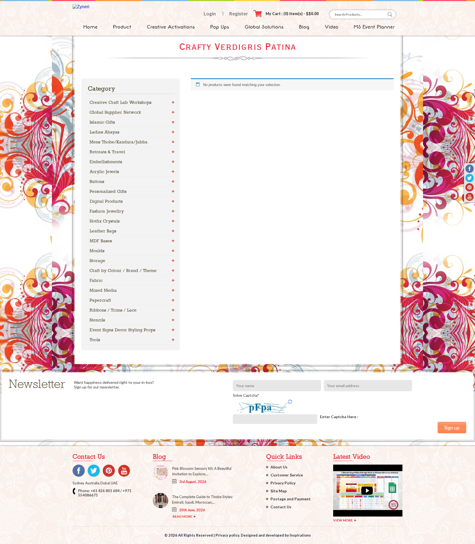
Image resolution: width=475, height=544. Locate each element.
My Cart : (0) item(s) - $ (292, 13)
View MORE (343, 520)
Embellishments (106, 161)
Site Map (278, 491)
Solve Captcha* (246, 395)
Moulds (97, 250)
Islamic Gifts (102, 122)
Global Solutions (264, 27)
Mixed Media (103, 290)
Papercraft (100, 300)
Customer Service (286, 475)
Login (210, 14)
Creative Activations (171, 27)
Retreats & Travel (107, 151)
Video (331, 27)
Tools (95, 339)
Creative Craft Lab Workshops (120, 102)
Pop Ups (219, 27)
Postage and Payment (290, 498)
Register (238, 14)
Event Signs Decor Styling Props (122, 329)
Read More (182, 516)
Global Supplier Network (115, 112)
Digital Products (106, 201)
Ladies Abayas (104, 132)
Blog (304, 27)
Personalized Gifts (108, 191)
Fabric (96, 280)
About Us (279, 467)
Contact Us (280, 506)
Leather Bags (103, 231)
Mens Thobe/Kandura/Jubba (119, 142)
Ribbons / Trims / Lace (113, 310)
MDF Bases (101, 240)
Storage (97, 260)
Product (122, 27)
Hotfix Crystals (105, 221)
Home (90, 27)
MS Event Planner (374, 27)
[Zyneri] (81, 6)
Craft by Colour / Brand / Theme (123, 270)
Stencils (97, 320)
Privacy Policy (283, 483)
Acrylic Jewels (104, 171)
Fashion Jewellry (107, 211)
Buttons (97, 181)
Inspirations (300, 535)
